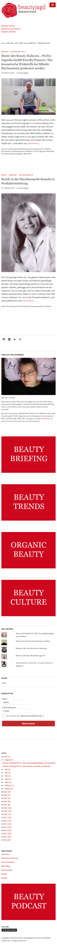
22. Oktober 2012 (8, 188)
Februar (9, 785)
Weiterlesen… (34, 143)
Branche (13, 175)
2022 (7, 801)
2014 (7, 827)
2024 (7, 795)
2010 (7, 840)
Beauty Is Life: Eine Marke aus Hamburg (31, 648)
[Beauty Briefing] (28, 473)
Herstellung (11, 306)
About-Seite (46, 418)
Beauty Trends (8, 26)
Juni (8, 772)
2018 (7, 814)
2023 (7, 798)
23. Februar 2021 (8, 73)
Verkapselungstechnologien (12, 153)
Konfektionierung (23, 149)
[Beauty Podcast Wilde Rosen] (28, 920)
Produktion (28, 151)
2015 (7, 824)
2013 (7, 830)
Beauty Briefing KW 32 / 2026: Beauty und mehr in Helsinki (26, 766)
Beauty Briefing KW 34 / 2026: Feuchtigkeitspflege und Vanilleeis (29, 763)
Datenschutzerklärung (30, 715)
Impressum (5, 854)
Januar (9, 788)
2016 (7, 820)
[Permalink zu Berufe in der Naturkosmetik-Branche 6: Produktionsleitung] (28, 271)
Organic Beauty (8, 31)
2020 (7, 808)
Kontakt (4, 878)
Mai (7, 776)
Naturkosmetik (18, 151)
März (8, 782)
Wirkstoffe (27, 153)
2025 (7, 792)
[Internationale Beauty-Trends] (28, 520)
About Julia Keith (7, 862)
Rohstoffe (50, 151)
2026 (7, 756)
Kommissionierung (8, 149)
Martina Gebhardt (23, 306)
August (9, 760)
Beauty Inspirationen (11, 28)
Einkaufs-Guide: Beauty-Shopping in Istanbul (33, 641)
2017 (7, 817)
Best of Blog (5, 866)
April (8, 779)
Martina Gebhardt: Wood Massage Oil (30, 655)
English (4, 874)
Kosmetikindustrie (37, 149)
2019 (7, 811)
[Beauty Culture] (28, 616)
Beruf (4, 175)
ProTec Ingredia (40, 151)
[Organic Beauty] (28, 568)
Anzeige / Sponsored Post (13, 52)
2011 (7, 836)
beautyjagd (24, 73)
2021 (7, 804)
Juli (7, 769)
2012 (7, 833)
